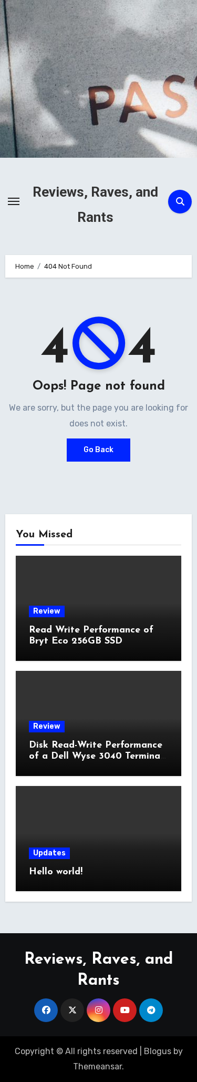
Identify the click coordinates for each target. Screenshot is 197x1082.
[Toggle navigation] (13, 201)
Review (46, 611)
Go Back (98, 449)
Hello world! (55, 872)
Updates (49, 853)
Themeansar (97, 1066)
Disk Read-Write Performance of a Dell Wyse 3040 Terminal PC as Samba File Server (96, 757)
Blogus (157, 1051)
